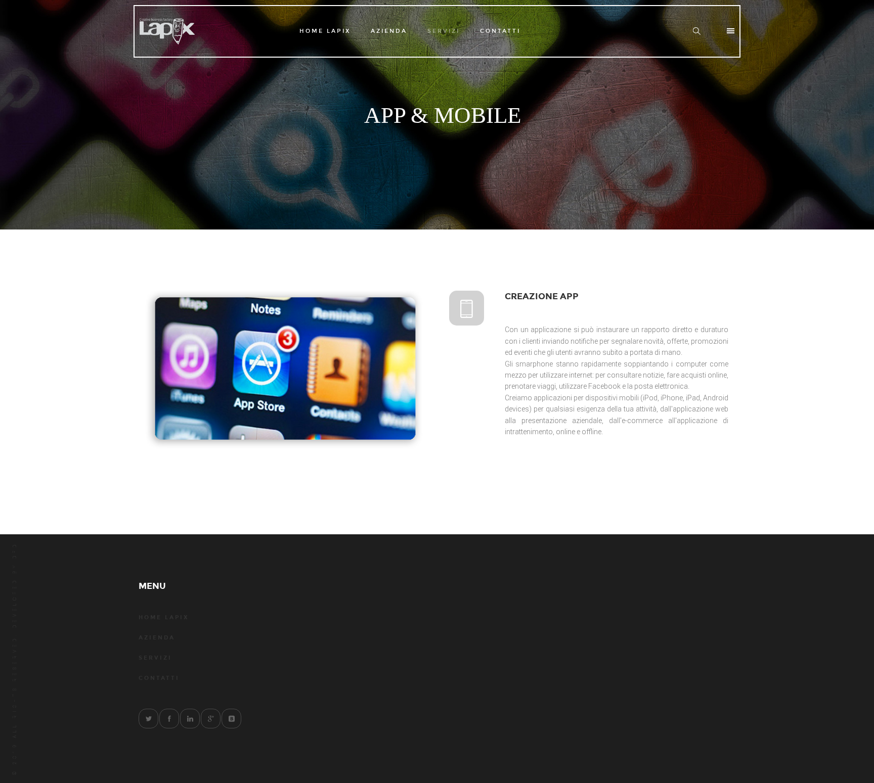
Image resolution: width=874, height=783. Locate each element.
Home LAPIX (325, 31)
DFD (14, 550)
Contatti (500, 31)
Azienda (389, 31)
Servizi (443, 31)
